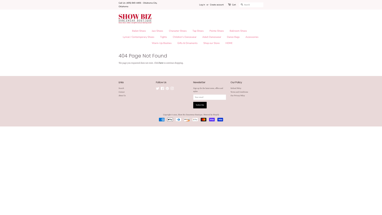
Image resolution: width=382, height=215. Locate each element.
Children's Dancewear (185, 37)
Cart (234, 4)
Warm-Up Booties (162, 43)
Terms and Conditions (239, 92)
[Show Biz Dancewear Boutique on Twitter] (157, 89)
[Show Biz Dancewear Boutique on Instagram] (172, 89)
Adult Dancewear (211, 37)
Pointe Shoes (217, 31)
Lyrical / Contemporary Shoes (138, 37)
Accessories (251, 37)
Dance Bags (233, 37)
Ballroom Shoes (238, 31)
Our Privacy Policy (238, 95)
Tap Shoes (198, 31)
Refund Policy (236, 88)
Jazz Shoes (157, 31)
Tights (163, 37)
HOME (228, 43)
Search (121, 88)
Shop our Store (211, 43)
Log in (202, 4)
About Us (122, 95)
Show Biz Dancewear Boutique (190, 114)
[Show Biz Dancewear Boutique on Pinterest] (167, 89)
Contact (122, 92)
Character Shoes (178, 31)
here (161, 62)
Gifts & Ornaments (187, 43)
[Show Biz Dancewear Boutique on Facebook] (162, 89)
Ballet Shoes (139, 31)
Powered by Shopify (211, 114)
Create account (217, 4)
